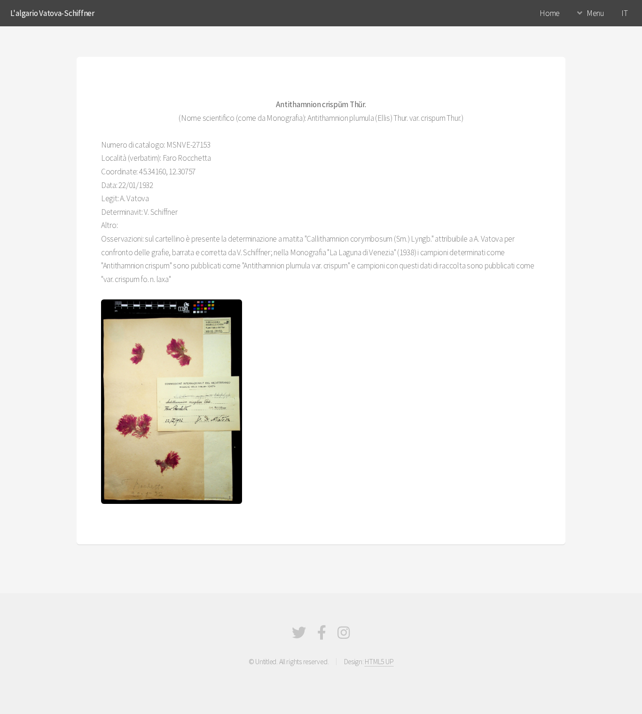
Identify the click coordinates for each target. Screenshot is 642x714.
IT (624, 13)
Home (550, 13)
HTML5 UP (379, 661)
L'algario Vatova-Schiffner (52, 13)
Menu (595, 13)
